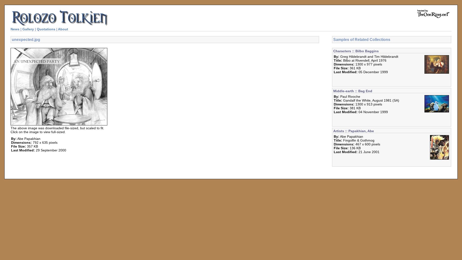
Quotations (46, 29)
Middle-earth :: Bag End (352, 91)
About (63, 29)
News (15, 29)
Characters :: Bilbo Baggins (356, 51)
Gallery (28, 29)
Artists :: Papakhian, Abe (353, 131)
